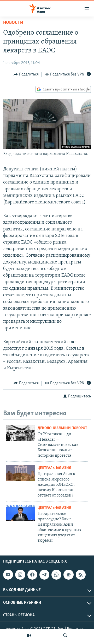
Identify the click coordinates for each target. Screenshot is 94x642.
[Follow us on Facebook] (32, 575)
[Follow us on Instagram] (20, 575)
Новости (13, 22)
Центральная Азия (54, 468)
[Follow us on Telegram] (44, 575)
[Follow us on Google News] (68, 575)
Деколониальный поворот (62, 428)
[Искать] (65, 635)
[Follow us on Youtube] (8, 575)
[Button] (26, 74)
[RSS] (81, 575)
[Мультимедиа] (29, 635)
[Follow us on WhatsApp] (56, 575)
